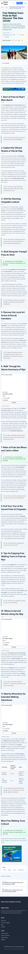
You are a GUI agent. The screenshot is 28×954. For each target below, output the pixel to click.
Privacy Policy (4, 933)
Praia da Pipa (21, 869)
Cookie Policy (4, 937)
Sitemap (3, 939)
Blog (7, 7)
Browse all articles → (6, 876)
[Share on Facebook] (16, 40)
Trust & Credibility (5, 922)
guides (9, 869)
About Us (3, 920)
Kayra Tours (5, 3)
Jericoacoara (12, 840)
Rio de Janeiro (20, 840)
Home (2, 7)
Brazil (14, 869)
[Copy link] (22, 40)
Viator (20, 263)
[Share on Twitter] (13, 40)
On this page (6, 63)
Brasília (7, 840)
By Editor (7, 37)
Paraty (2, 842)
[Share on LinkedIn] (19, 40)
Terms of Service (5, 935)
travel (5, 869)
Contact (3, 927)
